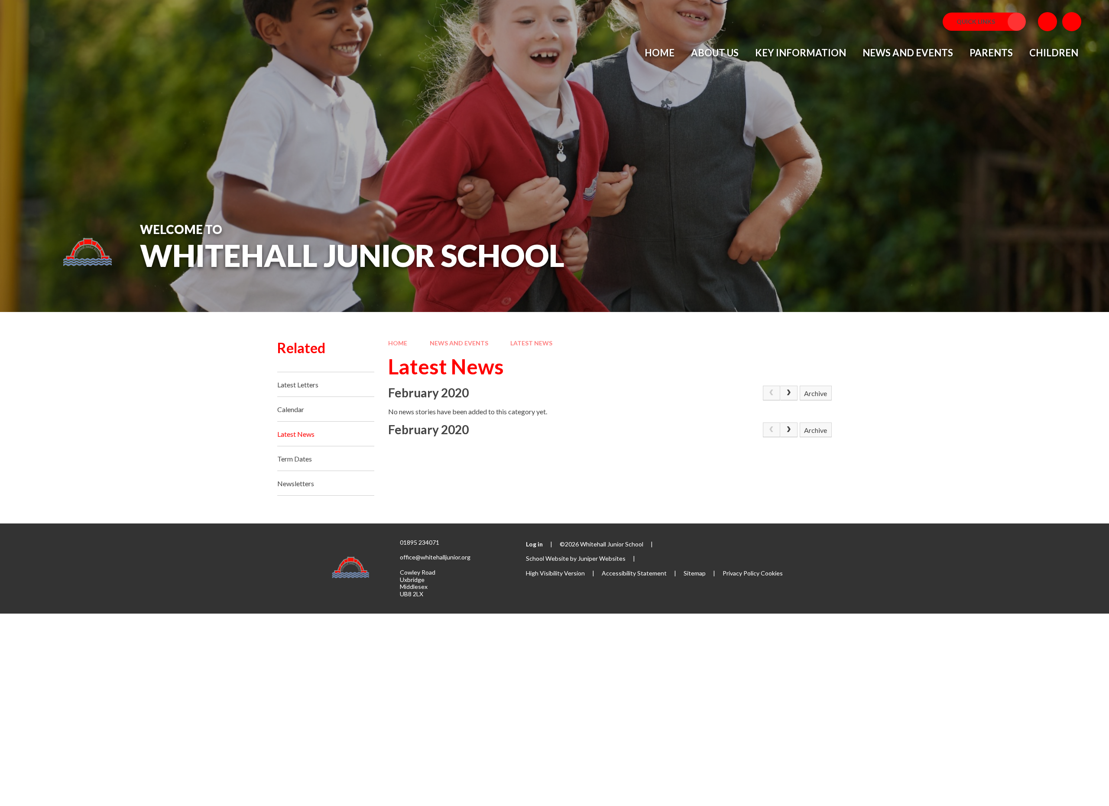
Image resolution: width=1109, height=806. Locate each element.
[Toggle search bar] (1071, 21)
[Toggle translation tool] (1047, 21)
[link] (771, 393)
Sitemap (695, 573)
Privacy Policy (741, 573)
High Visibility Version (555, 573)
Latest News (531, 343)
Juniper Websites (602, 558)
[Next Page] (789, 393)
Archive (815, 393)
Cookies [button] (772, 573)
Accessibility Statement (634, 573)
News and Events (459, 343)
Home (397, 343)
